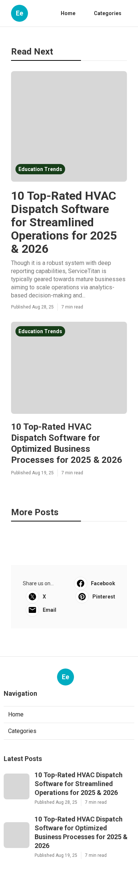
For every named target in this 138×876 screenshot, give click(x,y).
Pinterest (103, 597)
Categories (107, 13)
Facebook (103, 583)
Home (68, 13)
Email (49, 610)
